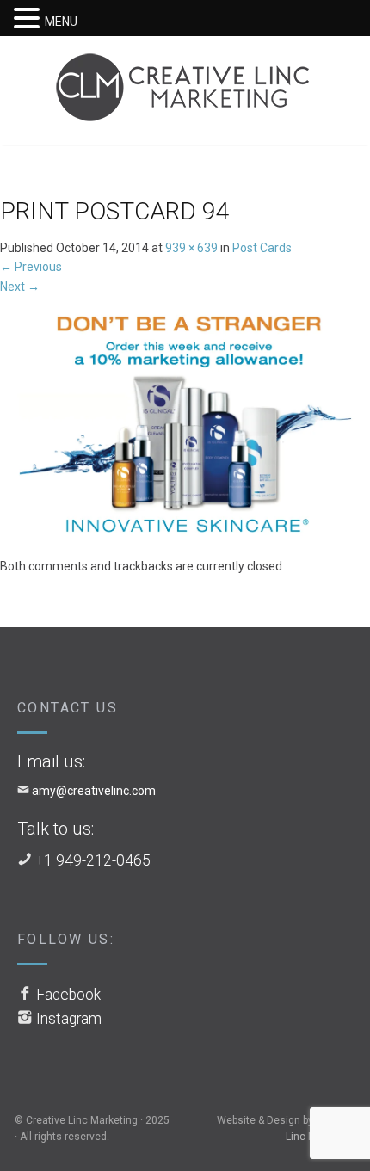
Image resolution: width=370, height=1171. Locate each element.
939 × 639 (191, 248)
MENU (61, 21)
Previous (31, 267)
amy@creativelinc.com (94, 791)
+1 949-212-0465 (93, 860)
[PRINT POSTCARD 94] (185, 425)
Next (20, 286)
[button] (29, 19)
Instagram (69, 1018)
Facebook (68, 994)
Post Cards (262, 248)
